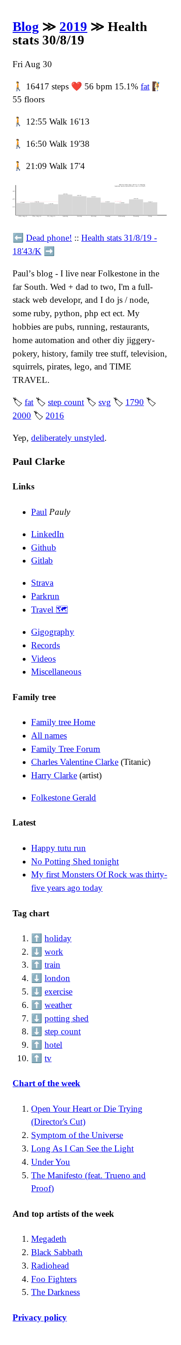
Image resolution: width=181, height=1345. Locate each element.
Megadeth (48, 1239)
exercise (58, 991)
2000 (22, 415)
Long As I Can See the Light (82, 1148)
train (52, 965)
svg (104, 402)
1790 (134, 402)
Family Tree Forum (65, 749)
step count (66, 402)
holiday (58, 938)
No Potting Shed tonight (75, 861)
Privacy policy (40, 1317)
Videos (43, 658)
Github (43, 547)
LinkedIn (47, 534)
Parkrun (45, 596)
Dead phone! (49, 238)
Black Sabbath (57, 1252)
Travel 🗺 (49, 609)
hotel (53, 1045)
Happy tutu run (58, 848)
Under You (50, 1162)
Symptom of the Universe (77, 1135)
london (57, 978)
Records (45, 645)
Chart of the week (46, 1083)
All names (49, 735)
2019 (73, 26)
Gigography (52, 632)
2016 (54, 415)
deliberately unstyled (67, 438)
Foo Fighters (54, 1279)
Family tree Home (63, 722)
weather (58, 1005)
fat (145, 86)
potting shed (67, 1018)
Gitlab (42, 560)
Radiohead (50, 1265)
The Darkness (55, 1292)
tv (48, 1058)
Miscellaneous (56, 671)
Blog (26, 26)
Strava (42, 583)
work (54, 952)
